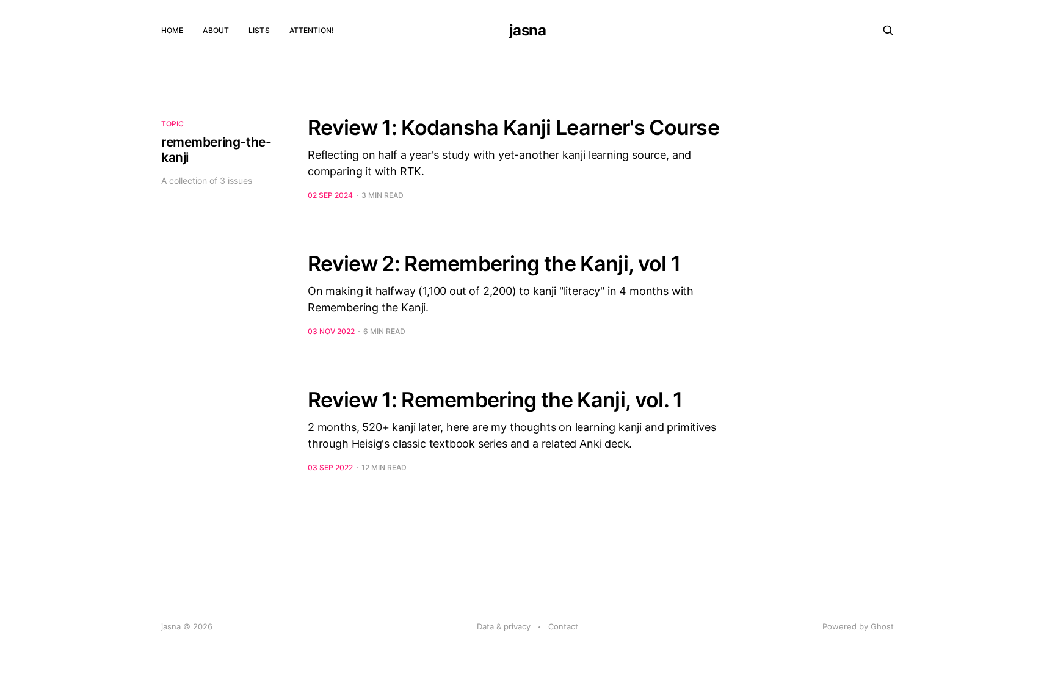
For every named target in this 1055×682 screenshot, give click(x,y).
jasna (527, 30)
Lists (259, 30)
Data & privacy (504, 626)
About (216, 30)
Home (172, 30)
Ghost (882, 626)
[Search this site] (888, 30)
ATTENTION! (311, 30)
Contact (563, 626)
